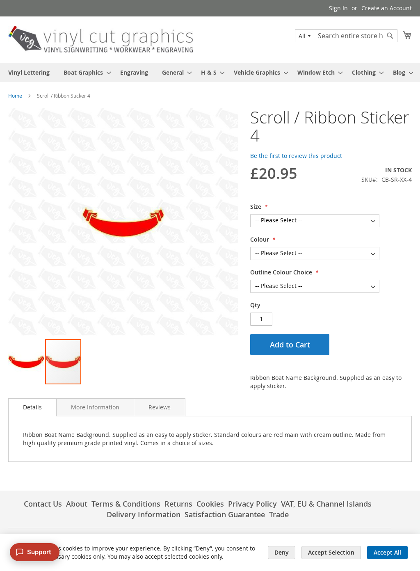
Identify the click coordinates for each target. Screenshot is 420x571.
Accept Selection (331, 552)
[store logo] (100, 39)
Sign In (338, 8)
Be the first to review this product (296, 156)
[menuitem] (29, 72)
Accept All (387, 552)
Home (15, 95)
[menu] (210, 72)
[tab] (32, 407)
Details (32, 407)
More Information (95, 407)
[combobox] (304, 36)
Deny (281, 552)
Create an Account (386, 8)
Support (39, 552)
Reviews (159, 407)
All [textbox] (302, 36)
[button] (26, 361)
